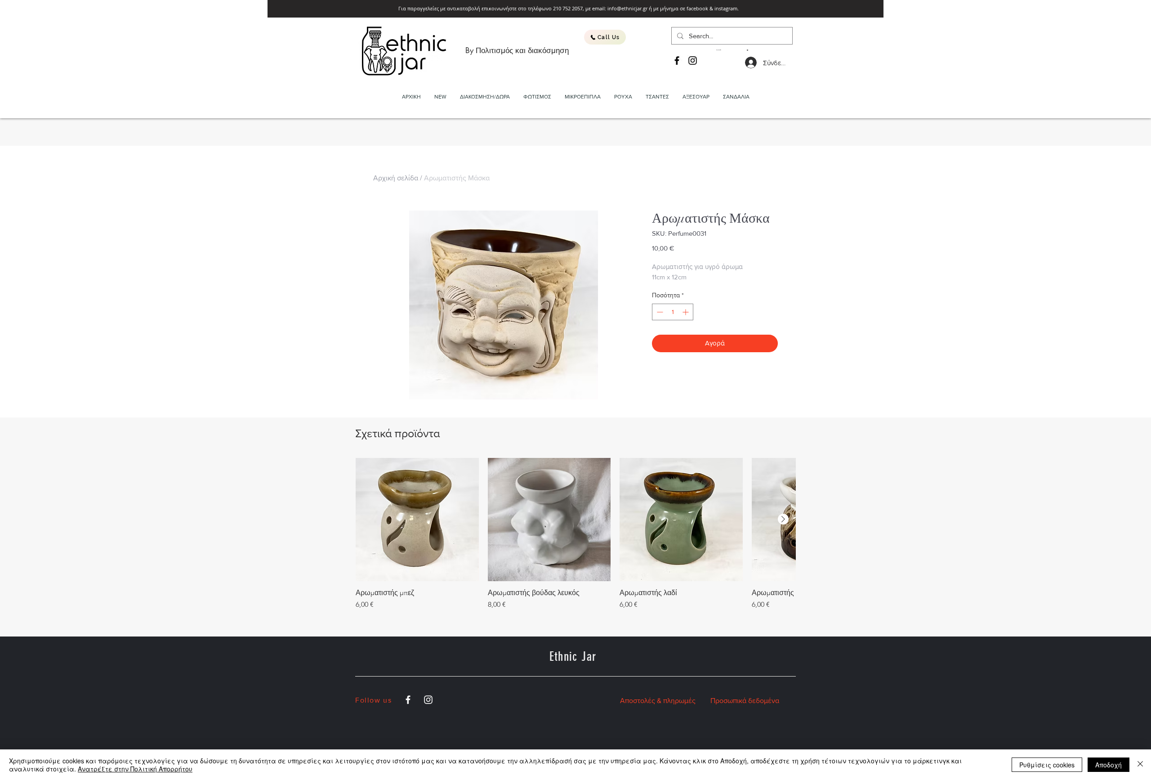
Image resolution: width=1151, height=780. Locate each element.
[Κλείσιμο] (1140, 765)
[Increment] (686, 312)
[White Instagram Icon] (428, 699)
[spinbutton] (673, 312)
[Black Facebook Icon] (677, 60)
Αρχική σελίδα (395, 178)
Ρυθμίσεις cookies (1047, 764)
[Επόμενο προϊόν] (783, 519)
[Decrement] (659, 312)
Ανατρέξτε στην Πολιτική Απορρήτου (135, 768)
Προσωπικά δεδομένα (744, 700)
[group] (575, 533)
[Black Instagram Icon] (692, 60)
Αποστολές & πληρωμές (658, 700)
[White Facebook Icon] (408, 699)
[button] (732, 50)
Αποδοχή (1108, 764)
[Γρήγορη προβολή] (417, 519)
